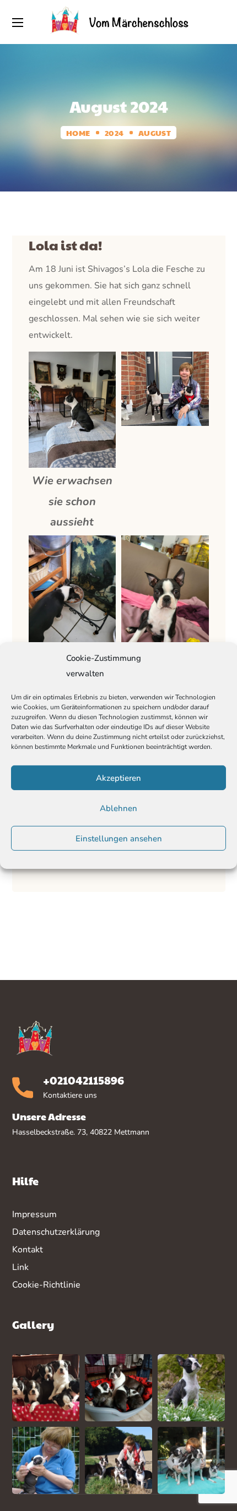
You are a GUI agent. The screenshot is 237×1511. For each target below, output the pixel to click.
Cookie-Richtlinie (46, 1285)
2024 (114, 132)
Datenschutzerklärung (56, 1232)
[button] (219, 22)
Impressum (34, 1214)
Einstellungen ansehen (119, 838)
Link (20, 1267)
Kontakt (27, 1250)
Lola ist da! (65, 245)
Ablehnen (118, 808)
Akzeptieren (118, 778)
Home (78, 132)
